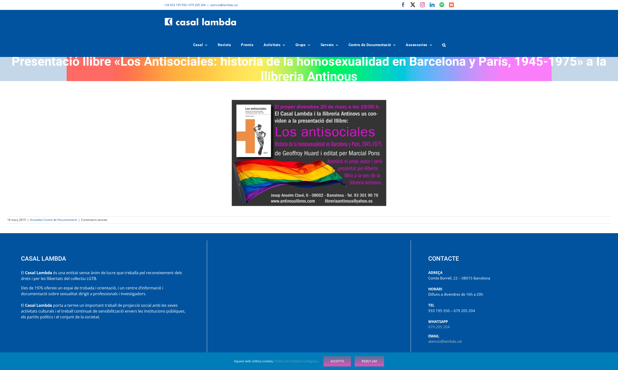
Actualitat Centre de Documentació (53, 220)
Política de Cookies (288, 361)
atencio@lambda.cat (224, 5)
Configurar (310, 361)
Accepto (337, 361)
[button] (444, 45)
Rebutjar (369, 361)
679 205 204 (439, 326)
